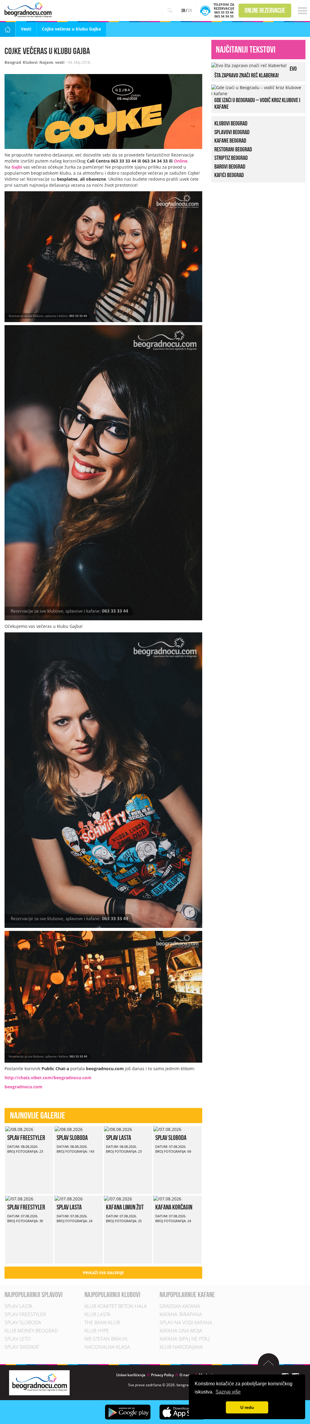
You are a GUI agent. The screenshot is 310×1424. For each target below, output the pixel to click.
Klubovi (30, 62)
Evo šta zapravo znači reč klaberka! (255, 72)
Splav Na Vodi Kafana (186, 1322)
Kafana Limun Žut (125, 1207)
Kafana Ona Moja (181, 1330)
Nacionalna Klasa (107, 1347)
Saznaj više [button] (228, 1391)
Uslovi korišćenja (130, 1374)
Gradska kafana (180, 1306)
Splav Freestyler (26, 1137)
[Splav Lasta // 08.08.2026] (118, 1129)
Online (180, 161)
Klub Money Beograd (31, 1330)
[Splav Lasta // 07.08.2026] (68, 1198)
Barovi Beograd (229, 166)
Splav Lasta (118, 1137)
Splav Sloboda (72, 1137)
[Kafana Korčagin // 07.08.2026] (167, 1198)
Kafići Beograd (229, 175)
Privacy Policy (162, 1374)
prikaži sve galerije (103, 1272)
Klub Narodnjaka (181, 1347)
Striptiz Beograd (231, 157)
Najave (46, 62)
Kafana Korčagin (173, 1207)
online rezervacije (265, 10)
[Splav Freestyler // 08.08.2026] (19, 1129)
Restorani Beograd (233, 149)
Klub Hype (96, 1330)
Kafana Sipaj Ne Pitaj (184, 1338)
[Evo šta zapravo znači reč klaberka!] (249, 65)
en (190, 10)
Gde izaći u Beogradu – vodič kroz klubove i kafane (257, 103)
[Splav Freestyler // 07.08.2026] (19, 1198)
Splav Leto (18, 1338)
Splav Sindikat (22, 1347)
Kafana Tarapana (181, 1314)
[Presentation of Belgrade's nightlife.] (29, 10)
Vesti (26, 29)
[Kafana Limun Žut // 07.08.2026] (118, 1198)
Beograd (13, 62)
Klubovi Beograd (230, 123)
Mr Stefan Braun (105, 1338)
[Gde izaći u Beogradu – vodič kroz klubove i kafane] (256, 90)
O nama (186, 1374)
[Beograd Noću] (39, 1382)
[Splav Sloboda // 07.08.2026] (167, 1129)
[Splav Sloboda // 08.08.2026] (68, 1129)
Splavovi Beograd (231, 131)
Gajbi (17, 167)
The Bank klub (102, 1322)
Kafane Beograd (230, 140)
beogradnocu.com (23, 1087)
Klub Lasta (97, 1314)
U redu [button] (247, 1407)
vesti (59, 62)
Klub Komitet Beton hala (115, 1306)
